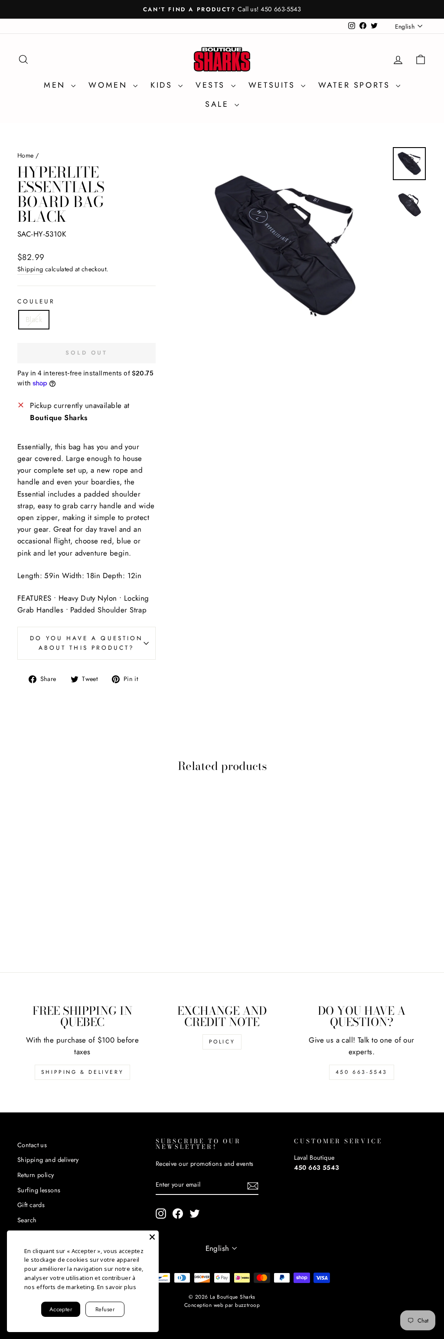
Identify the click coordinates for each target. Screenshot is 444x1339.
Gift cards (31, 1205)
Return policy (35, 1175)
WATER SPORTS (356, 85)
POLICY (222, 1042)
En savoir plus (116, 1287)
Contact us (32, 1145)
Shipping (30, 269)
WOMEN (109, 85)
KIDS (163, 85)
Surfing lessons (38, 1190)
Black (34, 319)
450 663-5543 (362, 1072)
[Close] (152, 1237)
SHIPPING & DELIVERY (82, 1072)
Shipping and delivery (48, 1159)
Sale (218, 104)
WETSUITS (273, 85)
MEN (56, 85)
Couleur (36, 301)
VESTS (212, 85)
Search (27, 1220)
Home (25, 155)
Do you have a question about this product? (86, 643)
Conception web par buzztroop (222, 1305)
